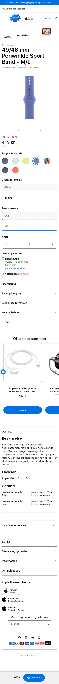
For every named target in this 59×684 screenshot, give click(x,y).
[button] (3, 18)
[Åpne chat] (3, 371)
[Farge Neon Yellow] (25, 161)
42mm (7, 187)
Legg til (22, 410)
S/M (6, 215)
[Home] (15, 18)
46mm (8, 197)
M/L (7, 226)
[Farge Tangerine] (15, 170)
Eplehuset (33, 655)
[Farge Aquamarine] (15, 161)
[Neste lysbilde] (56, 32)
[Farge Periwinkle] (36, 161)
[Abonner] (47, 624)
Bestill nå (47, 3)
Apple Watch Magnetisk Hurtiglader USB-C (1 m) (22, 390)
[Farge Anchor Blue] (5, 161)
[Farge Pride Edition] (47, 161)
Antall (5, 236)
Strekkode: (22, 68)
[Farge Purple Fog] (5, 170)
